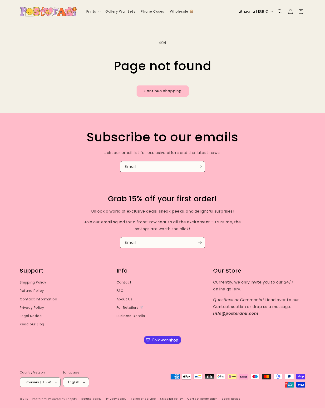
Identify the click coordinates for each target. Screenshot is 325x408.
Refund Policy (32, 290)
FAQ (120, 290)
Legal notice (231, 399)
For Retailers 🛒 (130, 307)
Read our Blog (32, 324)
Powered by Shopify (62, 399)
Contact (124, 282)
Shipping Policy (33, 282)
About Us (125, 299)
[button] (93, 11)
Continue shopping (163, 90)
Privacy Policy (32, 307)
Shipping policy (171, 399)
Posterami (39, 399)
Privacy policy (116, 399)
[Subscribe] (200, 166)
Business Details (131, 315)
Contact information (202, 399)
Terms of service (143, 399)
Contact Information (38, 299)
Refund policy (91, 399)
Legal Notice (31, 315)
